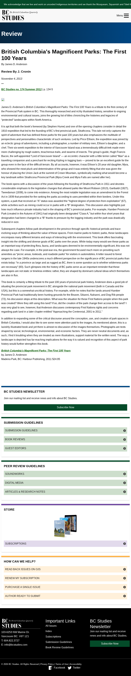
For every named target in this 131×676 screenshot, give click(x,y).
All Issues (51, 625)
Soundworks (14, 474)
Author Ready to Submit (22, 596)
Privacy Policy (47, 664)
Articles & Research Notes (25, 491)
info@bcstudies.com (15, 644)
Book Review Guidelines (60, 647)
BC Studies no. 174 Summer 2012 (21, 89)
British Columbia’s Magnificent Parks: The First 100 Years (36, 350)
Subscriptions (15, 543)
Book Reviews (15, 439)
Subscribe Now (65, 407)
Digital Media (14, 482)
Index (49, 631)
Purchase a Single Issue (22, 587)
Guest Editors (15, 448)
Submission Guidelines (21, 430)
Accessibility (76, 664)
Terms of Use (62, 664)
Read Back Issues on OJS (23, 569)
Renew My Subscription (22, 578)
